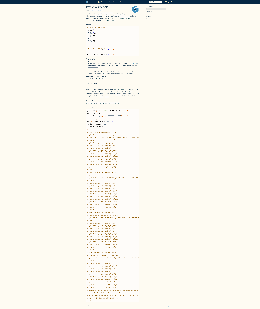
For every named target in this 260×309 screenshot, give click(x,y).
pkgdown (169, 306)
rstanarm (90, 2)
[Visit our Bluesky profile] (163, 2)
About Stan (132, 2)
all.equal (89, 123)
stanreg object (133, 63)
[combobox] (155, 2)
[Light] (172, 2)
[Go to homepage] (98, 2)
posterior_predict (126, 16)
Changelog (115, 2)
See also (148, 16)
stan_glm (93, 111)
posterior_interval (114, 103)
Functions (109, 2)
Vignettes (103, 2)
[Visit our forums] (166, 2)
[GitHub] (168, 2)
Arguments (149, 11)
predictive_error (91, 103)
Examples (148, 19)
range (119, 115)
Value (147, 14)
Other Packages (123, 2)
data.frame (111, 115)
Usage (147, 9)
